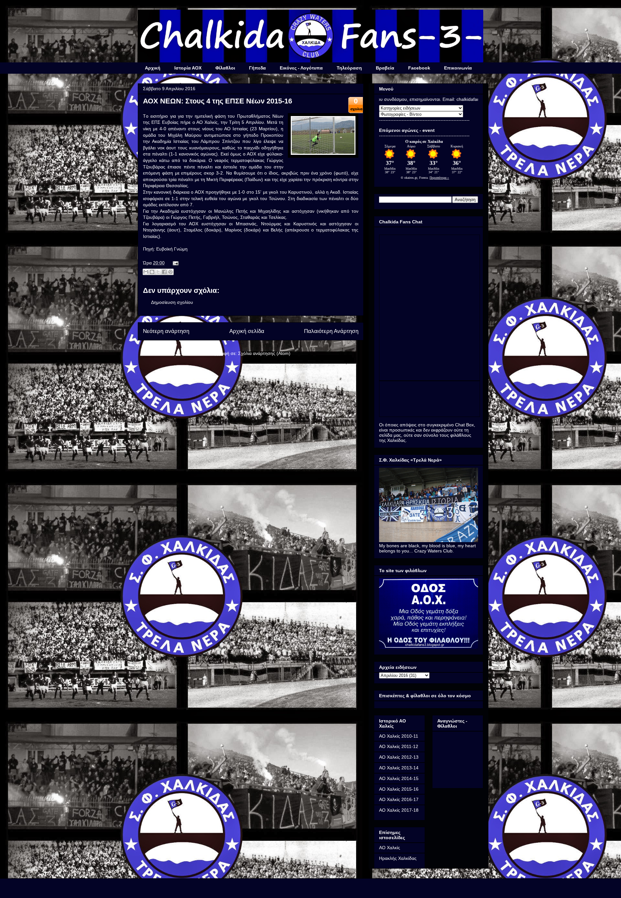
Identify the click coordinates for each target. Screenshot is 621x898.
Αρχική (152, 67)
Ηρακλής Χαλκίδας (398, 858)
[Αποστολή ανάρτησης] (174, 262)
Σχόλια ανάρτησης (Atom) (264, 353)
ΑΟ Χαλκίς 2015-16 (399, 789)
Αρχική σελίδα (246, 331)
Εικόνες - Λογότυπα (301, 67)
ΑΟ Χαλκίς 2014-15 (399, 778)
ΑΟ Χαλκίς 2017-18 (399, 810)
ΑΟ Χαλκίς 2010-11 (398, 736)
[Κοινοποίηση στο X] (158, 272)
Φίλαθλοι (225, 67)
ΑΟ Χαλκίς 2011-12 (398, 746)
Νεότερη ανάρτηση (166, 331)
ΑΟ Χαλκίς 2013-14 (399, 767)
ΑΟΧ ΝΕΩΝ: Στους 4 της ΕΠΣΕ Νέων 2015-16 (217, 101)
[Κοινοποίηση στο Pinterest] (170, 272)
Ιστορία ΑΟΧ (188, 67)
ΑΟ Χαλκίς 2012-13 (399, 757)
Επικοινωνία (458, 67)
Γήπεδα (257, 67)
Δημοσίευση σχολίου (172, 302)
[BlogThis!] (152, 272)
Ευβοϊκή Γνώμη (172, 248)
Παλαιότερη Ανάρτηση (331, 331)
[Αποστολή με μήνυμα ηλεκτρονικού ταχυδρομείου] (146, 272)
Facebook (419, 67)
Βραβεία (385, 67)
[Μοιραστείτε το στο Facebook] (164, 272)
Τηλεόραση (349, 67)
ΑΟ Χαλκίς (389, 847)
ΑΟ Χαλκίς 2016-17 (399, 799)
